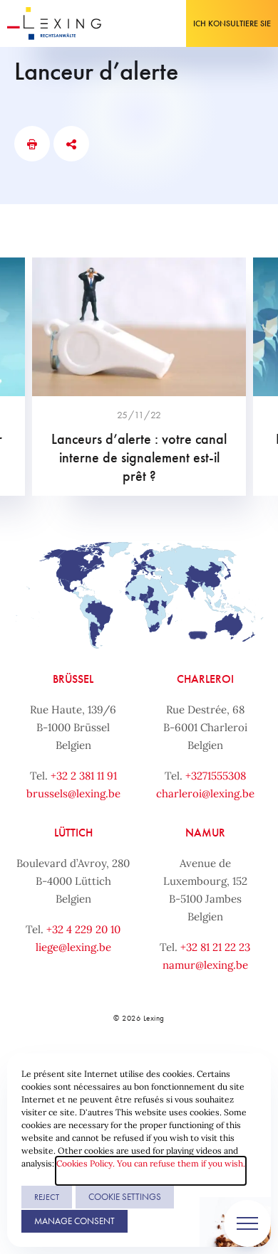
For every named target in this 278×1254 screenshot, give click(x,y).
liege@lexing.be (73, 947)
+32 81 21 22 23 (215, 947)
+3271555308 (215, 775)
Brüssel (73, 678)
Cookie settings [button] (124, 1197)
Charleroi (205, 678)
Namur (205, 832)
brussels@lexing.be (73, 793)
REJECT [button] (46, 1197)
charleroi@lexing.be (205, 793)
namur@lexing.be (205, 965)
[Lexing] (54, 23)
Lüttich (73, 832)
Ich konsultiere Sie (232, 23)
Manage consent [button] (74, 1221)
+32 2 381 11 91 (84, 775)
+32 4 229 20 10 (83, 929)
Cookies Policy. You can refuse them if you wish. (150, 1163)
